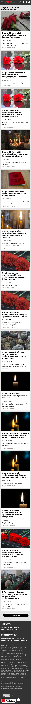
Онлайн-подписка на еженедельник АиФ (9, 635)
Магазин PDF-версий (9, 632)
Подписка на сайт (8, 638)
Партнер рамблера (16, 695)
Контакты (20, 638)
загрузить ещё (16, 615)
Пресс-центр (6, 629)
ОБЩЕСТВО (6, 85)
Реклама (15, 629)
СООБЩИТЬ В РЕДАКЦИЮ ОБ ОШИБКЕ (14, 640)
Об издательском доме (10, 627)
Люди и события (8, 47)
